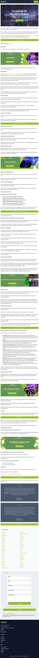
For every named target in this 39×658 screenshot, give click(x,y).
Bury (3, 543)
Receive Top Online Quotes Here (19, 327)
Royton (21, 541)
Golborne (3, 566)
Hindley (3, 551)
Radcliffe (18, 474)
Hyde (21, 560)
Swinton (3, 545)
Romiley (21, 562)
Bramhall (21, 564)
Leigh (3, 548)
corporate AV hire (33, 35)
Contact (36, 1)
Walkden (6, 474)
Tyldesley (3, 540)
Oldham (21, 543)
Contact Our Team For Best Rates (19, 123)
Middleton (3, 564)
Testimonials (3, 640)
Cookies (2, 650)
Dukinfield (22, 556)
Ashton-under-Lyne (23, 552)
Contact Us (3, 638)
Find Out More (19, 417)
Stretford (21, 531)
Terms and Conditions (5, 648)
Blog (1, 641)
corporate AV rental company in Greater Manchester (14, 73)
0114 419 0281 (3, 631)
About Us (2, 636)
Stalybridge (22, 559)
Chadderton (22, 539)
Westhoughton (10, 474)
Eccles (3, 553)
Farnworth (2, 474)
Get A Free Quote (19, 524)
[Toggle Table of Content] (10, 44)
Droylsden (22, 546)
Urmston (3, 561)
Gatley (21, 551)
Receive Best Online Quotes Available (19, 211)
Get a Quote (19, 20)
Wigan (3, 554)
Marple (21, 567)
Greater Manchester (5, 567)
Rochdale (21, 536)
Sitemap (2, 651)
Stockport (21, 557)
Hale (21, 549)
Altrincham (22, 544)
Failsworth (22, 538)
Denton (21, 554)
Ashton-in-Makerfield (23, 533)
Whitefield (3, 546)
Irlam (3, 558)
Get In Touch (19, 609)
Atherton (15, 474)
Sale (21, 535)
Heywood (3, 556)
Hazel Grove (22, 565)
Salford (3, 559)
